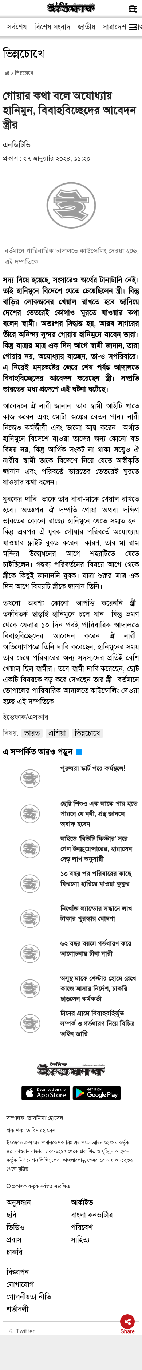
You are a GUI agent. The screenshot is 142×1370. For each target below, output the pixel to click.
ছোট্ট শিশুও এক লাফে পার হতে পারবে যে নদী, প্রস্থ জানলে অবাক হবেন (98, 814)
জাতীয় (86, 27)
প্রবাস (14, 1239)
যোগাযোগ (20, 1284)
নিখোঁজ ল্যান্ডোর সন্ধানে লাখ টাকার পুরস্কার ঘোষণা (96, 913)
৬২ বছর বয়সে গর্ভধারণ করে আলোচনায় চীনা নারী (95, 948)
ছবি (11, 1215)
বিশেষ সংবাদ (52, 27)
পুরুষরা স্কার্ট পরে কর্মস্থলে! (92, 768)
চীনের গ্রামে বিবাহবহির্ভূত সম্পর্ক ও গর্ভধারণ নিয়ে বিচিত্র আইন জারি (97, 1023)
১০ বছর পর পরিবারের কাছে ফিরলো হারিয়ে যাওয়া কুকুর (95, 879)
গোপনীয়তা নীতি (29, 1297)
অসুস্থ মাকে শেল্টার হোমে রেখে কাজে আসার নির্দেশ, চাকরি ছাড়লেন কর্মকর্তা (98, 988)
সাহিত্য (80, 1239)
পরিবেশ (82, 1227)
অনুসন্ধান (19, 1202)
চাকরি (15, 1252)
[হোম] (7, 73)
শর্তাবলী (17, 1309)
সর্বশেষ (17, 27)
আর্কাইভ (82, 1202)
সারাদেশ (114, 27)
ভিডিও (16, 1227)
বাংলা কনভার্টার (92, 1215)
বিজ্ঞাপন (18, 1272)
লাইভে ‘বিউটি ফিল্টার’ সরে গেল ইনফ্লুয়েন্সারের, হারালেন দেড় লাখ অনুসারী (96, 849)
